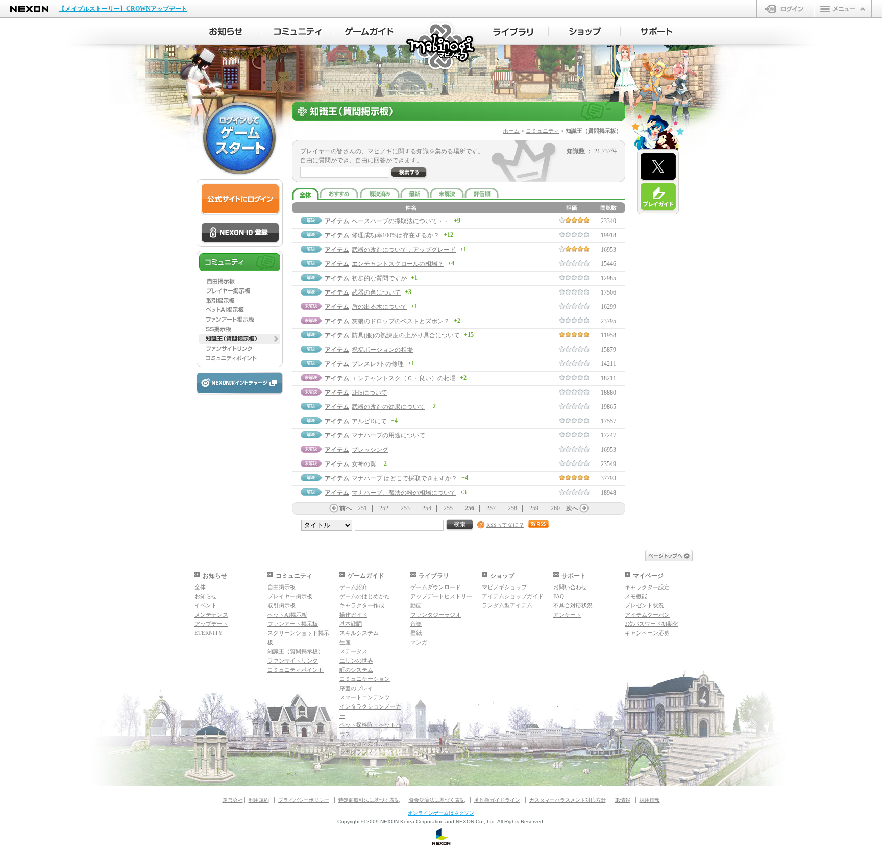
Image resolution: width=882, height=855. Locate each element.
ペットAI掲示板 (287, 615)
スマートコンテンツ (364, 697)
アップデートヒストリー (441, 596)
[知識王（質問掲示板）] (239, 339)
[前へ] (333, 508)
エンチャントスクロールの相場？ (398, 263)
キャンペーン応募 (647, 633)
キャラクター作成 (361, 605)
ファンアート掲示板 (292, 624)
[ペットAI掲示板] (239, 309)
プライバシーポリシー (303, 800)
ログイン (786, 8)
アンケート (567, 615)
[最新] (414, 193)
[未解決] (447, 193)
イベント (205, 605)
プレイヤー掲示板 (289, 596)
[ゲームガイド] (369, 31)
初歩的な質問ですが (379, 278)
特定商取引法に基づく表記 (369, 800)
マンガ (418, 642)
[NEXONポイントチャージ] (239, 383)
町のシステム (356, 670)
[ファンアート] (239, 319)
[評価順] (481, 193)
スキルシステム (359, 633)
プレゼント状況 (644, 605)
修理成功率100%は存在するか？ (395, 235)
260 (555, 508)
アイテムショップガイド (513, 596)
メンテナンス (211, 615)
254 (426, 508)
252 (383, 508)
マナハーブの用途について (388, 435)
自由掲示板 (281, 587)
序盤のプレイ (356, 688)
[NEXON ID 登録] (240, 233)
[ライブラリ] (513, 31)
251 (362, 508)
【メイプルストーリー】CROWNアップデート (123, 8)
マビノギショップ (504, 587)
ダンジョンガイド (361, 743)
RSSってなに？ (505, 525)
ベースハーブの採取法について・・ (401, 221)
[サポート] (657, 31)
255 (448, 508)
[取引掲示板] (239, 300)
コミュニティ (542, 131)
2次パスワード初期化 (651, 624)
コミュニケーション (364, 679)
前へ (345, 508)
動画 (416, 605)
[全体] (305, 194)
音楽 (416, 624)
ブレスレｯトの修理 (378, 364)
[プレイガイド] (658, 197)
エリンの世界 (356, 660)
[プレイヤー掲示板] (239, 290)
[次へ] (584, 508)
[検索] (460, 525)
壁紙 (416, 633)
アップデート (211, 624)
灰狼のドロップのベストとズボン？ (401, 321)
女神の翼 (364, 464)
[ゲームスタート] (239, 138)
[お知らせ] (225, 31)
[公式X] (658, 167)
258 (512, 508)
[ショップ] (585, 31)
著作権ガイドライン (497, 800)
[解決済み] (380, 193)
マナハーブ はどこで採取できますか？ (404, 478)
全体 (200, 587)
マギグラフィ (356, 752)
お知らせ (205, 596)
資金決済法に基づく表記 (437, 800)
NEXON (29, 9)
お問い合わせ (570, 587)
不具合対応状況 (573, 605)
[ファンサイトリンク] (239, 348)
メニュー (843, 8)
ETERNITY (208, 633)
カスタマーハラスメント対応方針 (567, 800)
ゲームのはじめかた (364, 596)
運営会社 (233, 800)
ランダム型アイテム (507, 605)
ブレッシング (370, 449)
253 (405, 508)
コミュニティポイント (295, 670)
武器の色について (376, 292)
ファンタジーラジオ (435, 615)
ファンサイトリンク (292, 660)
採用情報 (650, 800)
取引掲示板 (281, 605)
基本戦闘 (350, 624)
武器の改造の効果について (388, 406)
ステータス (353, 651)
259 (533, 508)
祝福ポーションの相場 (382, 349)
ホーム (511, 131)
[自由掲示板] (239, 280)
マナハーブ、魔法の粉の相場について (404, 492)
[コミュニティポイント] (239, 358)
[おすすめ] (339, 193)
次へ (572, 508)
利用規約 (259, 800)
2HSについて (369, 392)
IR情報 (622, 800)
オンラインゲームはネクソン (441, 813)
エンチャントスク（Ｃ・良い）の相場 (404, 378)
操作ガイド (353, 615)
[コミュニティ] (297, 31)
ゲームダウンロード (435, 587)
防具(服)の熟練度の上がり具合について (406, 335)
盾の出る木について (379, 306)
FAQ (558, 596)
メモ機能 (636, 596)
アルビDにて (369, 421)
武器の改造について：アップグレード (404, 249)
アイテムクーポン (647, 615)
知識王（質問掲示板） (295, 651)
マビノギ (441, 46)
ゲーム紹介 (353, 587)
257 (491, 508)
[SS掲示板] (239, 329)
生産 (345, 642)
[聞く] (408, 173)
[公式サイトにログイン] (240, 199)
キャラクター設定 (647, 587)
